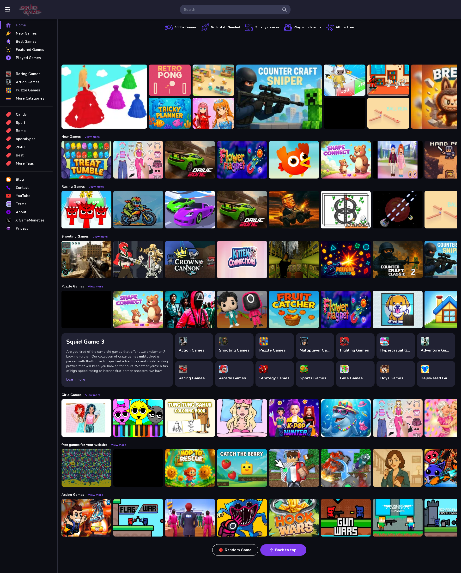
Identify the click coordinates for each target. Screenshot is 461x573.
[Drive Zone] (190, 160)
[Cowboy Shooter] (138, 468)
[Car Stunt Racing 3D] (190, 209)
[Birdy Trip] (294, 160)
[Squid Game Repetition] (242, 309)
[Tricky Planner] (170, 113)
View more (92, 137)
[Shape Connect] (346, 160)
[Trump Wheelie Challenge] (294, 209)
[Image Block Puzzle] (86, 309)
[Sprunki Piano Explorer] (138, 418)
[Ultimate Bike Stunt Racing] (138, 209)
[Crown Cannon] (190, 259)
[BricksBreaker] (344, 113)
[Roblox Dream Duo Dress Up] (398, 160)
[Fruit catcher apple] (294, 309)
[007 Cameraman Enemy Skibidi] (388, 80)
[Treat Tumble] (86, 160)
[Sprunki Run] (86, 209)
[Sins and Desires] (398, 468)
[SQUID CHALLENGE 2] (190, 518)
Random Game (238, 550)
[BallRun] (388, 113)
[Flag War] (138, 518)
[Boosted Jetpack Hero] (86, 518)
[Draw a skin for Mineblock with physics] (294, 468)
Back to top (286, 550)
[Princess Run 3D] (104, 97)
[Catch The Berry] (242, 468)
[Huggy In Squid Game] (242, 518)
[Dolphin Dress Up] (346, 418)
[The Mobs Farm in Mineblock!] (346, 468)
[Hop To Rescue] (190, 468)
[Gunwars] (346, 518)
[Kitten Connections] (242, 259)
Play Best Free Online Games (30, 9)
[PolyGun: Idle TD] (346, 259)
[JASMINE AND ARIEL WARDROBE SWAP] (86, 418)
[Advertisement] (259, 47)
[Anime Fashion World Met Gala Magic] (213, 113)
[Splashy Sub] (86, 468)
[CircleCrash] (346, 209)
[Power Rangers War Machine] (138, 259)
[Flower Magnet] (242, 160)
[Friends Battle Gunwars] (398, 518)
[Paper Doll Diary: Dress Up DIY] (138, 160)
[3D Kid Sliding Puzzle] (398, 309)
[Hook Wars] (294, 518)
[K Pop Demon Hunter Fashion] (294, 418)
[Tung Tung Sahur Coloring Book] (190, 418)
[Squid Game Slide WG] (190, 309)
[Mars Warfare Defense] (398, 209)
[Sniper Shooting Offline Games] (86, 259)
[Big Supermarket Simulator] (213, 80)
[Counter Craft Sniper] (279, 97)
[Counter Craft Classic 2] (398, 259)
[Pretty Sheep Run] (344, 80)
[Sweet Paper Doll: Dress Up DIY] (242, 418)
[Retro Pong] (170, 80)
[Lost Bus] (294, 259)
